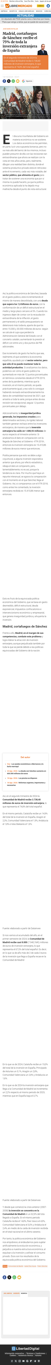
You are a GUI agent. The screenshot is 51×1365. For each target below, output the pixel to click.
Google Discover (27, 1361)
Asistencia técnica (25, 1355)
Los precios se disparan (22, 778)
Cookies (13, 1355)
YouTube (23, 1361)
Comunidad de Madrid (15, 1266)
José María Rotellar (10, 29)
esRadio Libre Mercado (26, 11)
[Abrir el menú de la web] (3, 6)
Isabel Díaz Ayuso (30, 1266)
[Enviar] (13, 81)
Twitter (15, 1361)
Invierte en (13, 11)
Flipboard (31, 1361)
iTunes (38, 1361)
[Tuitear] (9, 81)
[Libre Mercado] (18, 6)
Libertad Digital (25, 1349)
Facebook (11, 1361)
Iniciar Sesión (48, 6)
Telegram (34, 1361)
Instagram (19, 1361)
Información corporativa (14, 1353)
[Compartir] (4, 81)
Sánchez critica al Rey (16, 1)
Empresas (4, 11)
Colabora (41, 6)
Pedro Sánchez (42, 1266)
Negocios (39, 11)
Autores (38, 1355)
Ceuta (36, 1)
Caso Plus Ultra (29, 1)
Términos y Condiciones (35, 1353)
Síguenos (29, 81)
